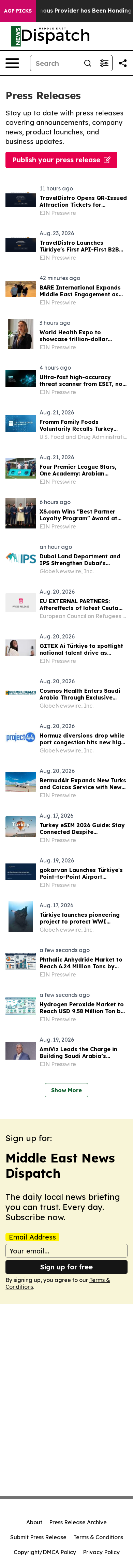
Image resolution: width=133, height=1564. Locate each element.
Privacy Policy (101, 1552)
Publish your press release (56, 159)
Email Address (32, 1237)
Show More (66, 1090)
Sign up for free (66, 1267)
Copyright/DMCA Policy (45, 1552)
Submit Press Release (38, 1537)
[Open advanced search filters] (104, 63)
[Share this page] (123, 63)
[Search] (87, 63)
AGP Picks (18, 11)
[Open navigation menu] (12, 63)
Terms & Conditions (98, 1537)
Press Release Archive (78, 1522)
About (34, 1522)
